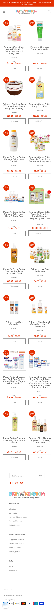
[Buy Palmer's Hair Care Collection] (39, 252)
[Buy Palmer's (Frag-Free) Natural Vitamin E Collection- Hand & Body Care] (14, 30)
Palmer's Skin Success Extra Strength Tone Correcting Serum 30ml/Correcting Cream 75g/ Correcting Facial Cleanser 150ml (39, 382)
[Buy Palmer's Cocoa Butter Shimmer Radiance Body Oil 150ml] (14, 252)
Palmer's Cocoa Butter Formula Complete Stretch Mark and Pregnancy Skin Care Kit (40, 216)
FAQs (11, 567)
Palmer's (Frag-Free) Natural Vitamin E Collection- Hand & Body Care (14, 50)
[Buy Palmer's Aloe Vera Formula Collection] (39, 30)
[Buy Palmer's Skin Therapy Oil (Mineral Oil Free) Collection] (39, 421)
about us (12, 509)
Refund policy (14, 525)
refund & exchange (16, 543)
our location (13, 513)
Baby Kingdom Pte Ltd (10, 596)
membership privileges (18, 517)
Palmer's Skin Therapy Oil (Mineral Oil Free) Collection (40, 440)
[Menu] (4, 12)
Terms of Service (15, 521)
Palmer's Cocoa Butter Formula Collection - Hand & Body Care (14, 214)
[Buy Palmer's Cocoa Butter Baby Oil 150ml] (39, 87)
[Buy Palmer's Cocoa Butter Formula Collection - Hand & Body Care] (14, 195)
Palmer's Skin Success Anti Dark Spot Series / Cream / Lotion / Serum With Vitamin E (14, 380)
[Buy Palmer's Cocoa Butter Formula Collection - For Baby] (14, 140)
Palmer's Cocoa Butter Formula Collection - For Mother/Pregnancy (40, 159)
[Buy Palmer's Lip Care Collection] (14, 305)
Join (40, 476)
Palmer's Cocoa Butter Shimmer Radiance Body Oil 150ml (14, 271)
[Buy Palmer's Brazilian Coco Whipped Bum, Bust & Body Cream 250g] (14, 87)
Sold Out (40, 68)
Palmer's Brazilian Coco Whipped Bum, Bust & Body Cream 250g (14, 106)
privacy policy (14, 551)
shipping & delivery (16, 539)
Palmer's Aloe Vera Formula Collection (39, 48)
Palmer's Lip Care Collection (14, 323)
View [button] (14, 68)
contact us (13, 571)
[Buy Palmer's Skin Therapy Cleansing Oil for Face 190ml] (14, 421)
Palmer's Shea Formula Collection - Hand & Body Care (40, 324)
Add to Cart (14, 121)
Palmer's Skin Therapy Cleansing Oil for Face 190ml (14, 440)
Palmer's (14, 58)
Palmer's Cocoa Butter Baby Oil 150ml (40, 105)
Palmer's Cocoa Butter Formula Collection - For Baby (14, 159)
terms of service (15, 547)
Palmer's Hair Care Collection (40, 270)
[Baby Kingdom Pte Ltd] (26, 11)
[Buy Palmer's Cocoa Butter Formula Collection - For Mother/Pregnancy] (39, 140)
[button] (49, 12)
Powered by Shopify (9, 600)
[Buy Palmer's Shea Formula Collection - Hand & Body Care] (39, 305)
